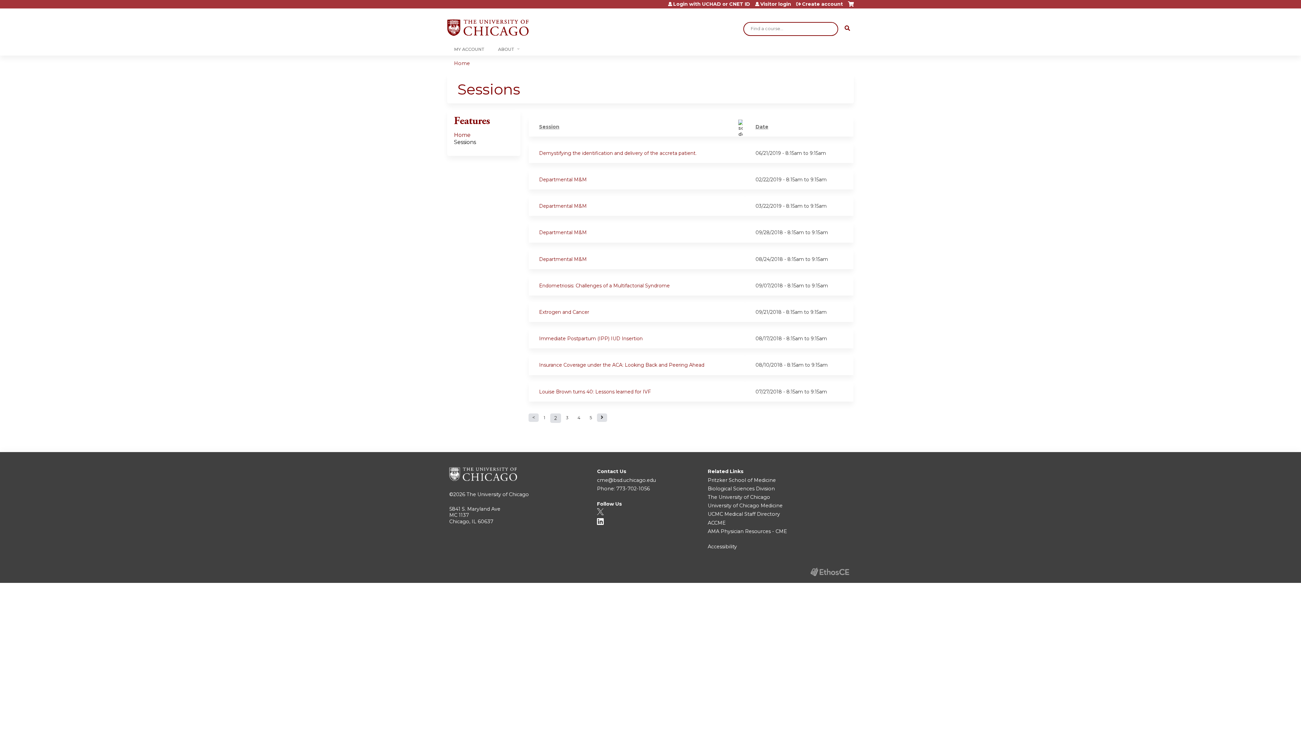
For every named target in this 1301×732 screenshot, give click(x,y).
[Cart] (851, 7)
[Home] (488, 27)
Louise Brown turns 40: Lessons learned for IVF (595, 392)
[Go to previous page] (534, 417)
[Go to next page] (602, 417)
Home (462, 63)
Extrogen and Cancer (564, 312)
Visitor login (775, 4)
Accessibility (722, 547)
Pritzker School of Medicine (742, 480)
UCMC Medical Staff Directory (744, 514)
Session (549, 127)
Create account (822, 4)
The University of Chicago (498, 494)
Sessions (465, 142)
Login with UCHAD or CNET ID (711, 4)
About (506, 49)
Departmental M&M (563, 180)
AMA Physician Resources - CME (747, 531)
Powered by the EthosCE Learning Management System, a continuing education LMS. (830, 572)
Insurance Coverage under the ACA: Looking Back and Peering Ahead (621, 365)
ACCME (717, 523)
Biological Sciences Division (741, 489)
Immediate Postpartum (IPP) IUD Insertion (591, 339)
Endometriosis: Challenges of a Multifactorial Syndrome (604, 286)
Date (762, 127)
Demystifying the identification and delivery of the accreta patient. (618, 153)
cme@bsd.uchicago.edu (626, 480)
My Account (469, 49)
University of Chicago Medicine (745, 506)
